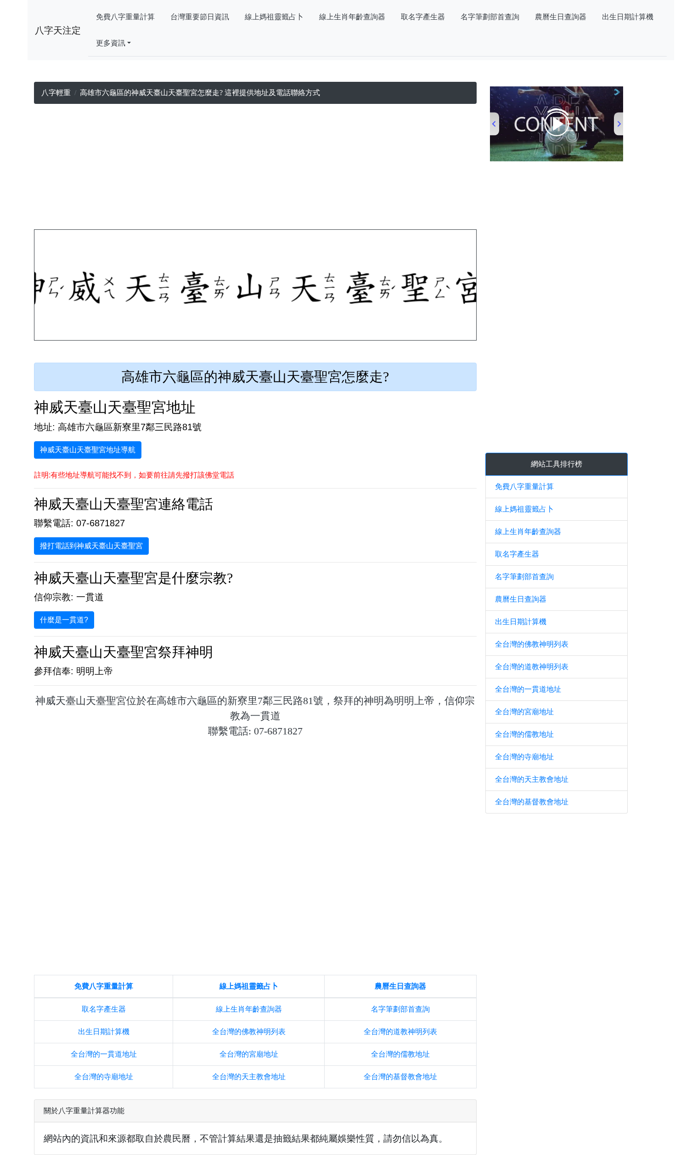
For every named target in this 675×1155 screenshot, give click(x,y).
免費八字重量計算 (125, 17)
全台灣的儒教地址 (400, 1054)
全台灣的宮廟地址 (248, 1054)
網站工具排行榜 (556, 464)
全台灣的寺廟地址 (103, 1077)
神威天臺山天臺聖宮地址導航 (87, 450)
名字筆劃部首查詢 (490, 17)
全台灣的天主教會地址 (249, 1077)
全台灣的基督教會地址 (400, 1077)
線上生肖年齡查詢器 (352, 17)
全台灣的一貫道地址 (104, 1054)
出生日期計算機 (627, 17)
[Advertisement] (255, 168)
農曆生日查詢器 (560, 17)
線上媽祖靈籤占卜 (274, 17)
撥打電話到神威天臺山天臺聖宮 (91, 546)
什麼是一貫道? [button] (64, 620)
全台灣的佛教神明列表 (249, 1032)
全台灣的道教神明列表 (400, 1032)
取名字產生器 (423, 17)
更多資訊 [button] (110, 43)
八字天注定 (58, 30)
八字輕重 (56, 93)
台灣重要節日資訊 (199, 17)
